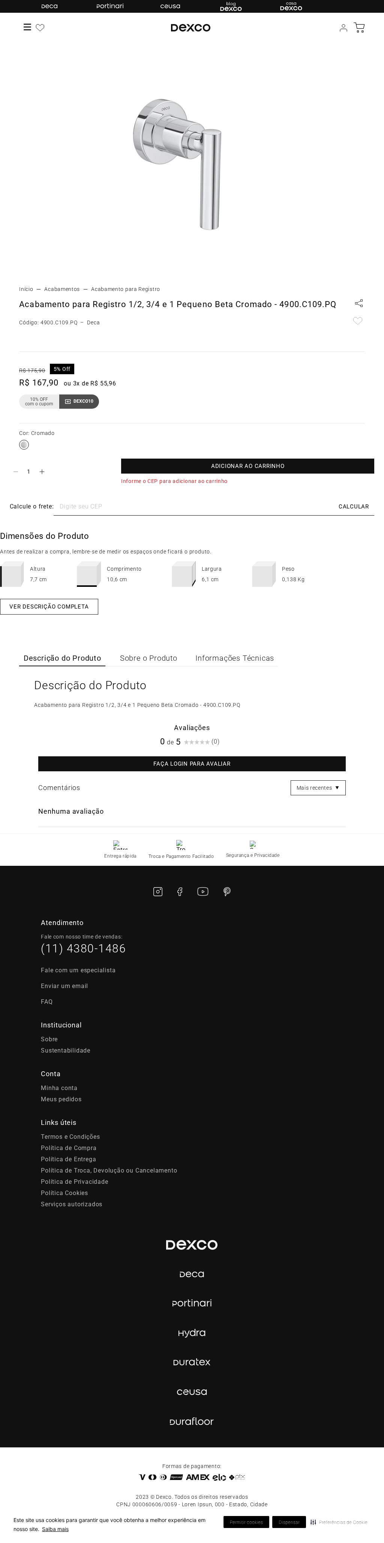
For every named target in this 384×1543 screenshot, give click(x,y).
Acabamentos (62, 289)
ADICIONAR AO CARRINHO (248, 466)
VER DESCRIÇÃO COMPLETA (49, 606)
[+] (42, 471)
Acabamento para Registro (125, 289)
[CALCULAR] (353, 507)
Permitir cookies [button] (246, 1522)
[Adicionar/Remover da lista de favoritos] (358, 321)
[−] (16, 471)
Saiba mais (55, 1529)
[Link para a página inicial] (26, 289)
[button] (339, 1522)
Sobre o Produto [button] (148, 658)
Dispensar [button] (289, 1522)
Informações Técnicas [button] (234, 658)
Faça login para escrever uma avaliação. (191, 763)
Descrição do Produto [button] (62, 658)
